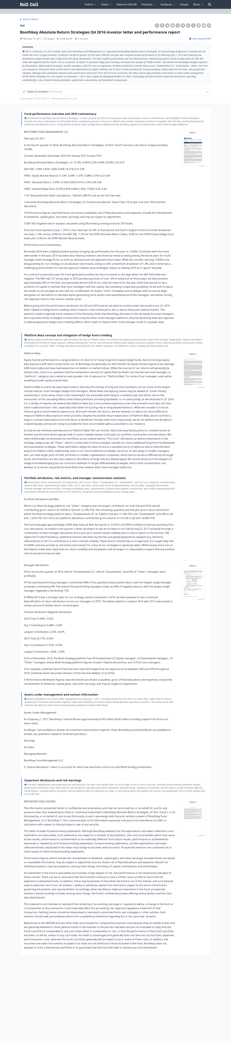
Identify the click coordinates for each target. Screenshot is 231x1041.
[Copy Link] (209, 25)
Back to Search (30, 19)
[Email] (203, 25)
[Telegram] (198, 25)
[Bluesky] (172, 25)
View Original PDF (201, 38)
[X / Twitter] (157, 25)
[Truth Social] (183, 25)
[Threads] (178, 25)
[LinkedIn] (188, 25)
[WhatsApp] (193, 25)
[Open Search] (209, 4)
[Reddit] (167, 25)
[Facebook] (162, 25)
